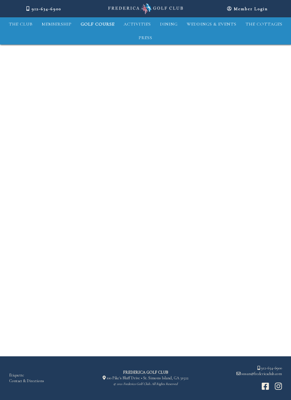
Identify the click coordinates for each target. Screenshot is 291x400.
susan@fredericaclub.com (261, 373)
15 (257, 64)
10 (186, 64)
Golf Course (98, 24)
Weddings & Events (211, 24)
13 (229, 64)
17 (167, 76)
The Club (21, 24)
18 (181, 76)
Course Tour (25, 64)
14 (243, 64)
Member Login (250, 9)
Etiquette (16, 375)
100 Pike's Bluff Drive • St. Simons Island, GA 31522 (147, 378)
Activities (137, 24)
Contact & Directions (26, 380)
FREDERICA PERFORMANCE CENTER (25, 111)
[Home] (145, 8)
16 (272, 64)
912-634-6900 (45, 9)
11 (201, 64)
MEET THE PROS (26, 75)
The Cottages (264, 24)
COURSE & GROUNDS (20, 90)
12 (215, 64)
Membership (57, 24)
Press (145, 38)
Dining (169, 24)
